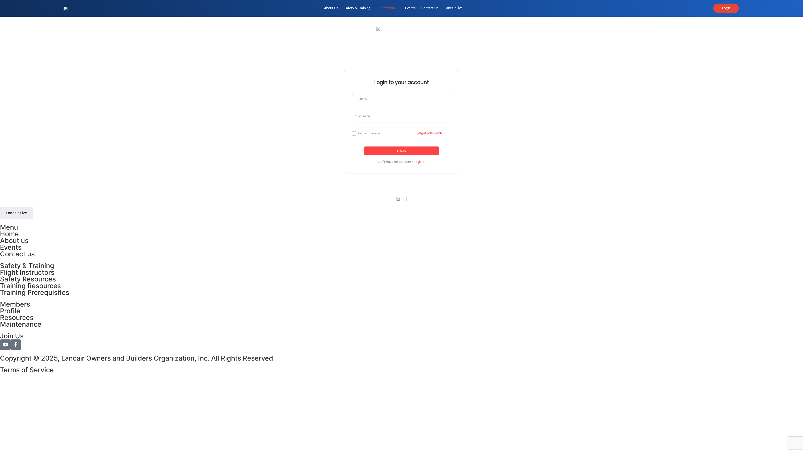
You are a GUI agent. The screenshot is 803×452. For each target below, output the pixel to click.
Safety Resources (28, 279)
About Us (331, 8)
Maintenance (20, 324)
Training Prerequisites (34, 292)
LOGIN (401, 151)
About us (14, 240)
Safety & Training (357, 8)
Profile (10, 311)
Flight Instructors (27, 272)
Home (9, 234)
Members (387, 8)
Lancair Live (454, 8)
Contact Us (429, 8)
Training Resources (30, 286)
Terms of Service (27, 370)
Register (420, 162)
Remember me (369, 133)
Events (410, 8)
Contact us (17, 254)
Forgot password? (429, 133)
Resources (16, 317)
